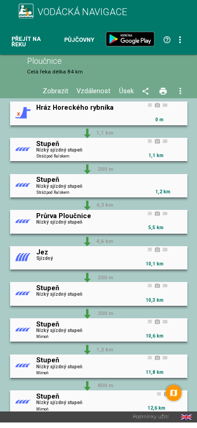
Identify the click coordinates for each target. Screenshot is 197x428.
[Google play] (132, 39)
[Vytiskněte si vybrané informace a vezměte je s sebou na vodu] (163, 91)
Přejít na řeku (26, 42)
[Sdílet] (146, 91)
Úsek (126, 91)
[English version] (186, 417)
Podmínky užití (151, 417)
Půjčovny (79, 40)
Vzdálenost (93, 91)
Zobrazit (55, 91)
